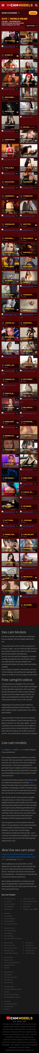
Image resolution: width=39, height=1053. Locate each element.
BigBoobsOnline (9, 965)
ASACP (19, 1021)
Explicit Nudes (30, 950)
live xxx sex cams (9, 945)
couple (20, 750)
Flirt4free (20, 859)
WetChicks (26, 906)
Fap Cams (7, 1001)
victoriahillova (8, 933)
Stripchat (21, 854)
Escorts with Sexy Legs (11, 994)
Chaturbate (14, 854)
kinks (31, 783)
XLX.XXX (6, 968)
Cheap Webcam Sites (11, 953)
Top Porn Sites (30, 953)
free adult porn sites (10, 924)
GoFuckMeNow (9, 906)
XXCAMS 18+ (27, 904)
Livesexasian (10, 857)
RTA (14, 1021)
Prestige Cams (9, 1006)
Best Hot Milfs (8, 943)
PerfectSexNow (9, 921)
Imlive (4, 857)
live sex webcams (9, 918)
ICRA (24, 1021)
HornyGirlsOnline (9, 899)
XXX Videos (29, 943)
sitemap (6, 992)
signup (33, 13)
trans (12, 750)
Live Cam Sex (8, 980)
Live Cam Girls (8, 982)
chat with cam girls (31, 948)
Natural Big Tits (9, 972)
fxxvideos (7, 913)
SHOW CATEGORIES (9, 13)
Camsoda (28, 854)
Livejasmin (5, 854)
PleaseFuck (29, 945)
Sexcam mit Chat (9, 928)
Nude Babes (8, 974)
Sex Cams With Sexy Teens (12, 938)
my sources (8, 901)
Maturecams (20, 857)
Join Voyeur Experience (12, 962)
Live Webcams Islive (10, 1004)
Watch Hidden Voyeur (30, 901)
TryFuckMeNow (9, 936)
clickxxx (6, 1009)
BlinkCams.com (9, 950)
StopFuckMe (8, 909)
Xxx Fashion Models (10, 977)
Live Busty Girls (9, 986)
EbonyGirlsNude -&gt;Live (12, 997)
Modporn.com (8, 960)
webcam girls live (28, 899)
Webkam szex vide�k (30, 909)
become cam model (10, 948)
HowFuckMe (8, 916)
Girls (3, 750)
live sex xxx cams (9, 904)
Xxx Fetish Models (10, 931)
